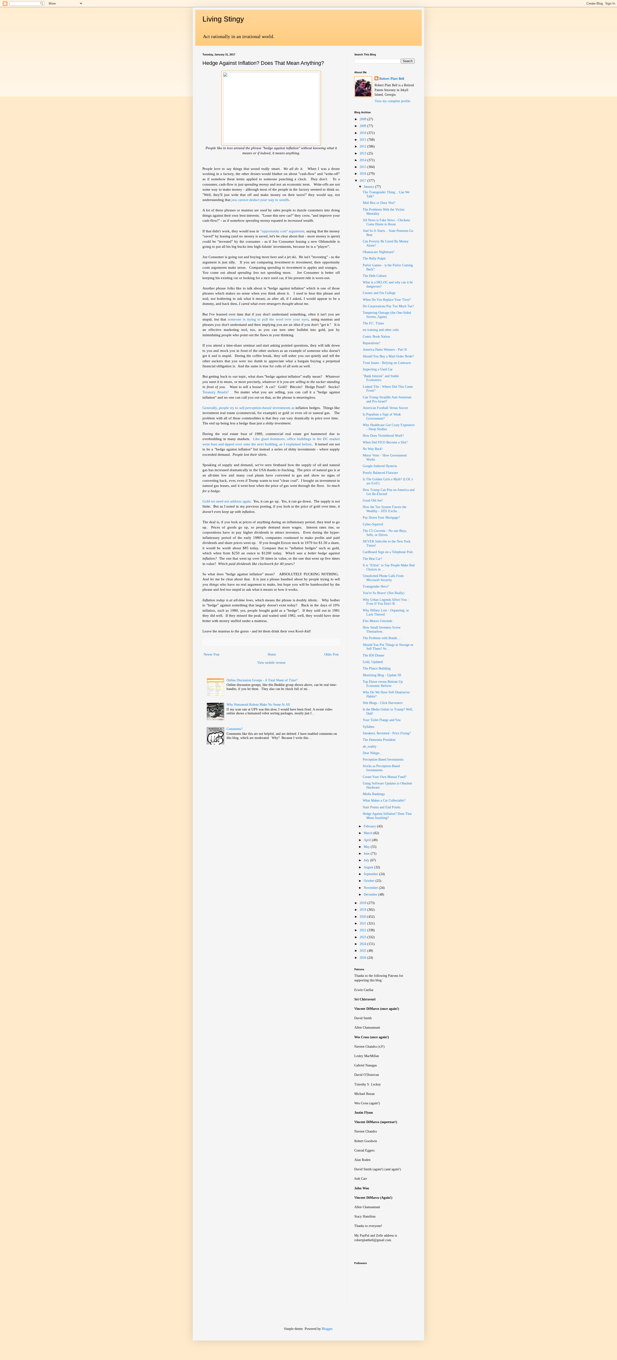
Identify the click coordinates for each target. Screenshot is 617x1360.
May (367, 847)
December (371, 894)
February (370, 826)
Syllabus (368, 727)
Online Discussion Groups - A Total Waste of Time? (262, 680)
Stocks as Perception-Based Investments (381, 768)
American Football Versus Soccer (385, 408)
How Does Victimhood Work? (383, 435)
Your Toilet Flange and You (382, 720)
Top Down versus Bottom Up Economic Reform (383, 684)
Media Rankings (374, 794)
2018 (363, 903)
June (367, 853)
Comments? (234, 729)
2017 (363, 180)
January (369, 186)
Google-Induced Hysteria (380, 466)
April (368, 840)
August (369, 867)
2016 (363, 173)
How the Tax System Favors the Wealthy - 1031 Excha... (384, 509)
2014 (363, 160)
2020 (363, 916)
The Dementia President (379, 740)
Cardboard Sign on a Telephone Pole (388, 552)
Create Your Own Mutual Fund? (384, 777)
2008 (363, 119)
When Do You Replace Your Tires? (386, 299)
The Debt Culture (375, 276)
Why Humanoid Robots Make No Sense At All (258, 704)
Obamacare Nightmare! (379, 252)
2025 (363, 950)
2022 (363, 930)
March (368, 833)
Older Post (331, 654)
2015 (363, 167)
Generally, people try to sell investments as (248, 408)
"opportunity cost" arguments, (282, 231)
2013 (363, 153)
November (371, 888)
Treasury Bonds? (215, 392)
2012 (363, 146)
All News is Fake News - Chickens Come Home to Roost (386, 222)
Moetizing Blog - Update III (382, 675)
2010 (363, 133)
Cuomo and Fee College (379, 293)
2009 (363, 126)
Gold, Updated (373, 662)
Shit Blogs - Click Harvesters (382, 703)
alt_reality (369, 746)
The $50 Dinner (373, 655)
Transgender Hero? (376, 586)
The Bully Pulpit (374, 258)
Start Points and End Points (381, 807)
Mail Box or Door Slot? (379, 203)
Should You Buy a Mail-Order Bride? (388, 356)
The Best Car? (372, 559)
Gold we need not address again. (227, 501)
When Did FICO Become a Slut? (385, 442)
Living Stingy (223, 19)
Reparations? (371, 343)
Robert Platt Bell (391, 78)
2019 (363, 909)
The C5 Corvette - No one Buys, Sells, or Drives (385, 533)
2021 (363, 923)
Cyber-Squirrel (373, 524)
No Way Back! (373, 449)
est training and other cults (381, 330)
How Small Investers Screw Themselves (382, 629)
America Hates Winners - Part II (385, 349)
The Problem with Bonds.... (382, 638)
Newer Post (211, 654)
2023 (363, 937)
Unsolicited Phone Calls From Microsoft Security (383, 578)
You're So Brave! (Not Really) (383, 593)
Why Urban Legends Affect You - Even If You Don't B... (386, 602)
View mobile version (271, 662)
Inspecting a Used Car (378, 369)
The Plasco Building (376, 668)
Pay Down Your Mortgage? (381, 517)
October (370, 881)
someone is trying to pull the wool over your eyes (268, 319)
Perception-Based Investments (383, 759)
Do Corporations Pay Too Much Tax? (388, 306)
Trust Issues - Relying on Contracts (387, 363)
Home (272, 654)
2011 (363, 139)
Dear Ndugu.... (373, 753)
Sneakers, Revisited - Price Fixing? (387, 733)
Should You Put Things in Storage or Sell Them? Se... (388, 647)
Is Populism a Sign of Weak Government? (382, 416)
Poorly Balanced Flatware (380, 473)
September (371, 874)
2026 (363, 957)
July (367, 860)
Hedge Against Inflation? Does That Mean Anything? (387, 816)
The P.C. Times (373, 323)
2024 (363, 944)
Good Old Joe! (373, 500)
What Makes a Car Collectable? (384, 800)
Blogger (327, 1329)
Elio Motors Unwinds (377, 621)
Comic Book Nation (376, 336)
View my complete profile (392, 101)
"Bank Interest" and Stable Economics (381, 378)
